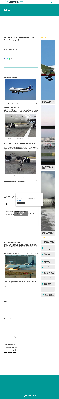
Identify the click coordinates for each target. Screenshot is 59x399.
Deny (29, 202)
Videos (29, 2)
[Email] (11, 59)
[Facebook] (5, 59)
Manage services (19, 200)
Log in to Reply (14, 337)
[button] (41, 194)
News (26, 2)
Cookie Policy (21, 213)
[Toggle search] (53, 2)
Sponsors (42, 2)
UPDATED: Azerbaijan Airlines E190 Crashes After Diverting (48, 248)
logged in (9, 347)
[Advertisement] (21, 189)
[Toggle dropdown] (51, 2)
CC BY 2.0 (24, 101)
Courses (33, 2)
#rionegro (11, 211)
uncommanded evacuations (15, 247)
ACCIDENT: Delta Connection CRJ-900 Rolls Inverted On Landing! (48, 233)
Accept (21, 202)
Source (5, 301)
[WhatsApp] (9, 59)
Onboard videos (32, 245)
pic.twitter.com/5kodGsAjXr (11, 214)
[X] (7, 59)
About (47, 2)
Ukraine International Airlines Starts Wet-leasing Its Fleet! (48, 261)
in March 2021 (24, 282)
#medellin (8, 211)
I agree (21, 214)
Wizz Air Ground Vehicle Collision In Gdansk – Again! (49, 254)
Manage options (38, 202)
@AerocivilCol (27, 138)
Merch (38, 2)
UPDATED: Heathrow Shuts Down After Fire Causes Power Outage (48, 167)
